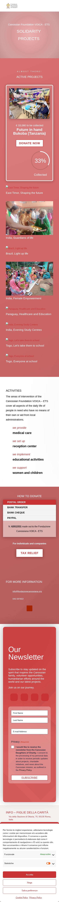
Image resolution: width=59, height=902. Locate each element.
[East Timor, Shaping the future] (29, 187)
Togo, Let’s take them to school (25, 345)
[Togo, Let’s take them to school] (29, 340)
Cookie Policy (22, 897)
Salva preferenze (30, 890)
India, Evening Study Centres (24, 329)
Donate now (29, 143)
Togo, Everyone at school (21, 361)
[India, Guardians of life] (29, 218)
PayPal (11, 518)
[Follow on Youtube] (29, 608)
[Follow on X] (24, 697)
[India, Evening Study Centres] (29, 324)
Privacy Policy (35, 897)
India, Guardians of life (19, 237)
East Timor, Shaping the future (24, 192)
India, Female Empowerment (23, 298)
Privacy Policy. (25, 770)
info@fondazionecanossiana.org (27, 591)
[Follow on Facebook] (14, 697)
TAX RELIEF (29, 553)
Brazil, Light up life (17, 253)
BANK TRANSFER (17, 507)
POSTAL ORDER (16, 502)
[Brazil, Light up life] (29, 248)
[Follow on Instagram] (34, 697)
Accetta (29, 874)
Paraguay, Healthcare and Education (28, 314)
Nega (29, 882)
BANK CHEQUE (16, 512)
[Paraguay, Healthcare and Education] (29, 309)
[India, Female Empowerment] (29, 279)
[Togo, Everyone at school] (29, 356)
